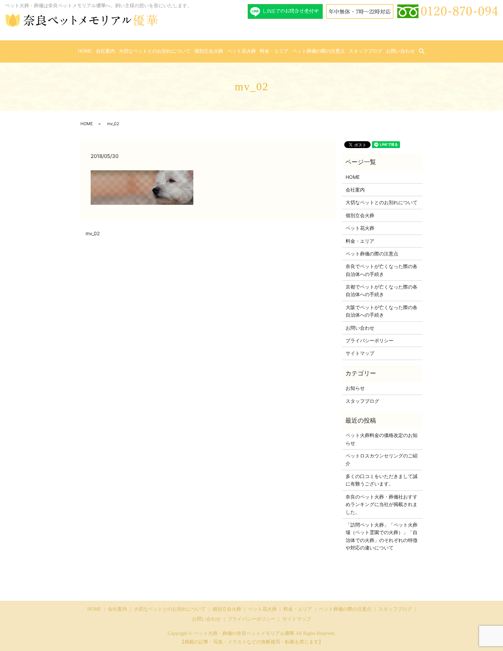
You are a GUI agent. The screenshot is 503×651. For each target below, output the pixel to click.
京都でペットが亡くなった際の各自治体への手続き (381, 290)
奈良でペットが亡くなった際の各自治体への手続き (381, 270)
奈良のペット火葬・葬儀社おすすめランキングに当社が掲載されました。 (381, 504)
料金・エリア (274, 51)
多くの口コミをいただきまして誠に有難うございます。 (381, 480)
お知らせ (355, 388)
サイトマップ (360, 353)
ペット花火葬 (241, 51)
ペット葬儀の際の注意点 (318, 51)
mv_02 (93, 233)
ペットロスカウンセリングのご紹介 (381, 459)
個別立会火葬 (208, 51)
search (426, 51)
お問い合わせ (400, 51)
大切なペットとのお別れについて (155, 51)
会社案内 (105, 51)
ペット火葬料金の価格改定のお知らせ (381, 439)
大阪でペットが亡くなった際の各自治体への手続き (381, 311)
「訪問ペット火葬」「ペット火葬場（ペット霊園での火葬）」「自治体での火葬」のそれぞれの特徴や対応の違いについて (381, 536)
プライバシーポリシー (370, 340)
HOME (85, 51)
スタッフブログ (365, 51)
